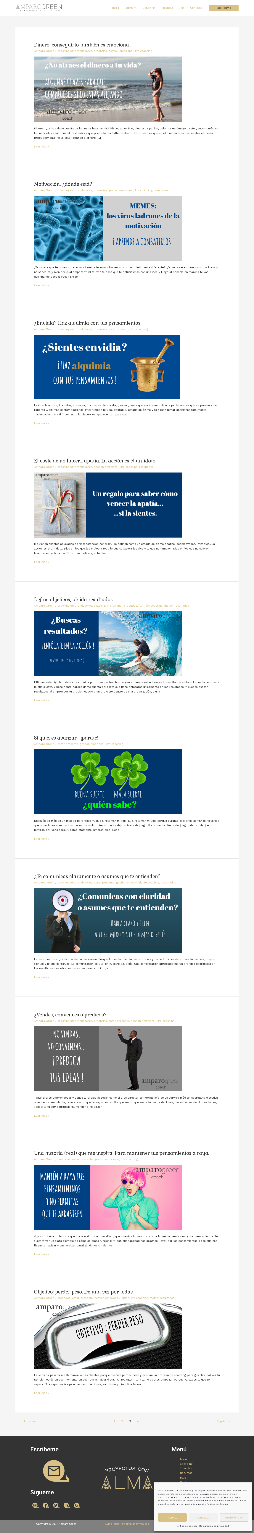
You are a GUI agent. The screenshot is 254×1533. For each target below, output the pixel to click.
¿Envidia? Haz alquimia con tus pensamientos (87, 323)
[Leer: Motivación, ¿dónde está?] (108, 228)
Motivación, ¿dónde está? (63, 184)
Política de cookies (186, 1526)
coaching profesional (108, 605)
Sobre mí (131, 7)
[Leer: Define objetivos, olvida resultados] (108, 643)
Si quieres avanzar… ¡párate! (66, 738)
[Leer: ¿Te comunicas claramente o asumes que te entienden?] (108, 920)
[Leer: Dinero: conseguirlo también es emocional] (108, 89)
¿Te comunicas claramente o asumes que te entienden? (97, 876)
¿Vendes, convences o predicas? (70, 1015)
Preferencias (234, 1517)
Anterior (27, 1421)
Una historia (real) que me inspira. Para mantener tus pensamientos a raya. (121, 1153)
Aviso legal (112, 1524)
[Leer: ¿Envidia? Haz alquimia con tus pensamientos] (107, 366)
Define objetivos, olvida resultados (73, 599)
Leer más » (41, 146)
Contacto (196, 7)
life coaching (143, 51)
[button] (224, 8)
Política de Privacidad (135, 1524)
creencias (100, 51)
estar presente (119, 329)
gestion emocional (121, 51)
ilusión (125, 1298)
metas (168, 605)
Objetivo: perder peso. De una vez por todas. (84, 1292)
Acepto (172, 1517)
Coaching (149, 7)
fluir (141, 605)
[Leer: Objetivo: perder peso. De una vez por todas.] (108, 1336)
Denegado (203, 1517)
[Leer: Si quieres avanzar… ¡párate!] (108, 781)
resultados (161, 190)
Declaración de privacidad (214, 1526)
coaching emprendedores (74, 51)
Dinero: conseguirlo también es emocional (82, 45)
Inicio (115, 7)
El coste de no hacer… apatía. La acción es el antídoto (94, 461)
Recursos (166, 7)
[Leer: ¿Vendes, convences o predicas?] (108, 1058)
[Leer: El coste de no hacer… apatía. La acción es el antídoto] (108, 504)
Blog (182, 7)
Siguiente (225, 1421)
